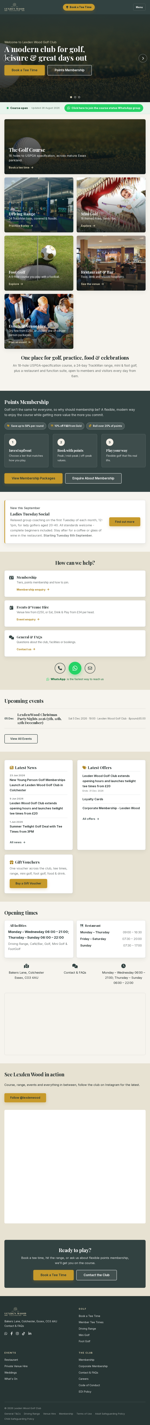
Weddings (10, 1372)
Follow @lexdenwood (25, 1097)
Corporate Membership (93, 1366)
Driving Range (87, 1328)
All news (16, 842)
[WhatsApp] (5, 1333)
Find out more (124, 522)
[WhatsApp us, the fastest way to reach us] (75, 668)
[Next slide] (143, 58)
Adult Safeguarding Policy (110, 1413)
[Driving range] (75, 97)
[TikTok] (23, 1333)
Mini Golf (84, 1335)
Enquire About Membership (93, 478)
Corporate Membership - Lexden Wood (111, 808)
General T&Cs (12, 1413)
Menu (139, 7)
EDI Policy (85, 1391)
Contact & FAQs (75, 972)
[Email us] (90, 668)
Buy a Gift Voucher (28, 883)
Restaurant (11, 1359)
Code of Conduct (89, 1385)
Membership (86, 1359)
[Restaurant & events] (79, 97)
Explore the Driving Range (31, 70)
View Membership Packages (33, 478)
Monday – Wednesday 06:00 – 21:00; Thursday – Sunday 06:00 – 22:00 (123, 978)
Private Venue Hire (16, 1366)
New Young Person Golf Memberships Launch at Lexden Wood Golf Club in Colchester (37, 785)
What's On (10, 1378)
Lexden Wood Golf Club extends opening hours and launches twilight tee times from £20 (36, 808)
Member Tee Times (91, 1322)
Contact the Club (97, 1275)
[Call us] (60, 668)
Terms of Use (84, 1413)
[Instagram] (17, 1333)
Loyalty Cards (92, 799)
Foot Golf (84, 1341)
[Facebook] (12, 1333)
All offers (88, 819)
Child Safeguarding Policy (19, 1418)
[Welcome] (71, 97)
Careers (84, 1378)
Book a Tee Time (53, 1275)
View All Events (21, 739)
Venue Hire (49, 1413)
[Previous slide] (7, 58)
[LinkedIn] (29, 1333)
